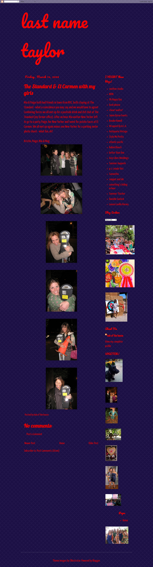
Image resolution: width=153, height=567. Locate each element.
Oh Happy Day (115, 99)
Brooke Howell (115, 120)
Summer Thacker (117, 193)
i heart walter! (116, 110)
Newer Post (29, 443)
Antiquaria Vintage (118, 131)
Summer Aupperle (117, 163)
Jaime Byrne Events (118, 115)
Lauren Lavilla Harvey (119, 204)
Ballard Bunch (115, 147)
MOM (111, 94)
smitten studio (116, 88)
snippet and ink (116, 179)
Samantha (114, 174)
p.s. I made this (116, 168)
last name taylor (54, 35)
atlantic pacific (116, 142)
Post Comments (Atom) (48, 450)
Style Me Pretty (116, 136)
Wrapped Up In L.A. (118, 126)
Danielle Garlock (116, 199)
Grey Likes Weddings (119, 158)
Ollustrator (75, 560)
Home (62, 443)
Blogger (96, 560)
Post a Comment (34, 434)
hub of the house (115, 335)
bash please (114, 104)
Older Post (93, 443)
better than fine (116, 152)
